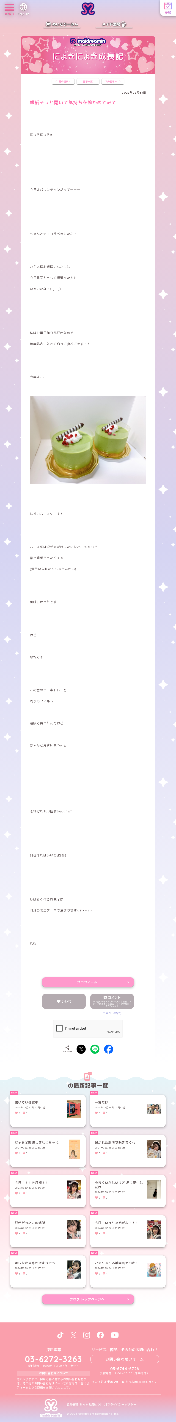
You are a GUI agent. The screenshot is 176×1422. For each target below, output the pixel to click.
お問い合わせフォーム (124, 1359)
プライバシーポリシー (121, 1404)
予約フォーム (116, 1382)
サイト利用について (93, 1404)
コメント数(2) (112, 1013)
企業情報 (72, 1404)
